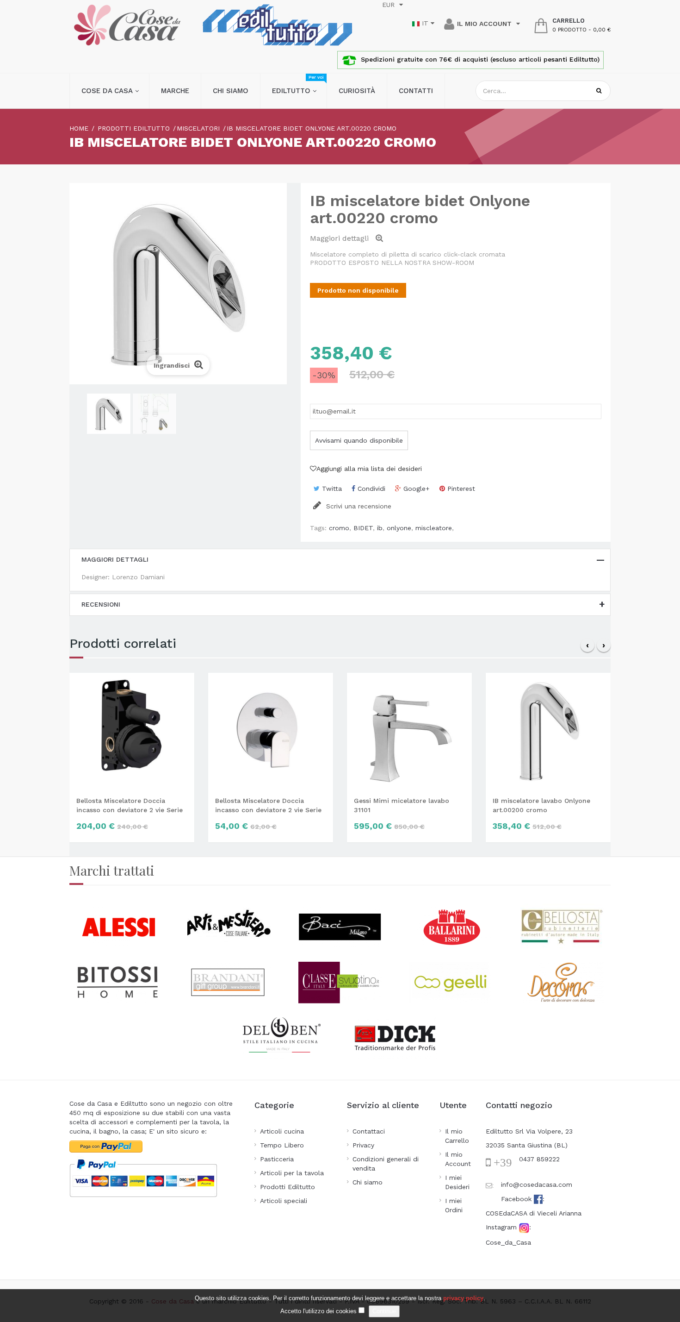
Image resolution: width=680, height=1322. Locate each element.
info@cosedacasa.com (536, 1184)
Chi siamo (367, 1182)
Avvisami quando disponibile (359, 440)
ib (380, 528)
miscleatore (433, 528)
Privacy (363, 1145)
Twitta (331, 488)
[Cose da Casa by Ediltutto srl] (127, 25)
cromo (339, 528)
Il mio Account (458, 1159)
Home (78, 128)
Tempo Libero (282, 1145)
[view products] (118, 926)
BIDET (363, 528)
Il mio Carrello (457, 1136)
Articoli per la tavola (292, 1173)
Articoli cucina (282, 1131)
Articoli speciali (283, 1200)
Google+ (415, 488)
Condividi (370, 488)
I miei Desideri (457, 1182)
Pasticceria (277, 1159)
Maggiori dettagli (114, 559)
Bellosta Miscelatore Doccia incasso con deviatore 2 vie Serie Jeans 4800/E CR (268, 806)
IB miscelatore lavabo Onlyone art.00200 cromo (541, 805)
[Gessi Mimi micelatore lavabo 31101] (409, 730)
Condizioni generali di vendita (385, 1163)
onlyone (399, 528)
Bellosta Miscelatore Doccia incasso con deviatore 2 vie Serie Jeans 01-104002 (129, 806)
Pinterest (460, 488)
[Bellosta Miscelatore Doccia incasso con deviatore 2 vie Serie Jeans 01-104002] (131, 730)
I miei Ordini (454, 1205)
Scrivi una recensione (357, 506)
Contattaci (368, 1131)
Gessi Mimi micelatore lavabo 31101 (401, 805)
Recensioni (100, 604)
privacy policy (463, 1298)
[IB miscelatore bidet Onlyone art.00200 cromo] (108, 414)
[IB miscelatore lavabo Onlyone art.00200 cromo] (548, 730)
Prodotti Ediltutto (287, 1186)
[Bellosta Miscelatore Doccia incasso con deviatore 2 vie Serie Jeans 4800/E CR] (270, 730)
